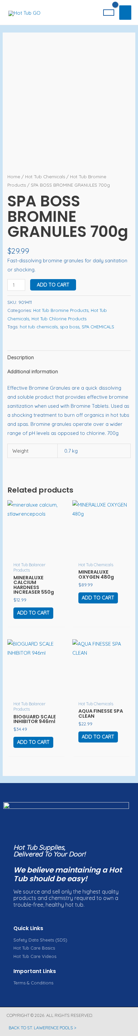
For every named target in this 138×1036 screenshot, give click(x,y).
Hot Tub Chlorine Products (58, 318)
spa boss (69, 326)
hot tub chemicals (39, 326)
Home (13, 176)
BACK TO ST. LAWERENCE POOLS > (42, 1027)
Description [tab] (20, 357)
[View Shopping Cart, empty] (109, 12)
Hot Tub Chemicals (45, 176)
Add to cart (53, 284)
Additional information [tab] (32, 371)
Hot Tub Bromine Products (60, 310)
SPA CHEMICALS (98, 326)
